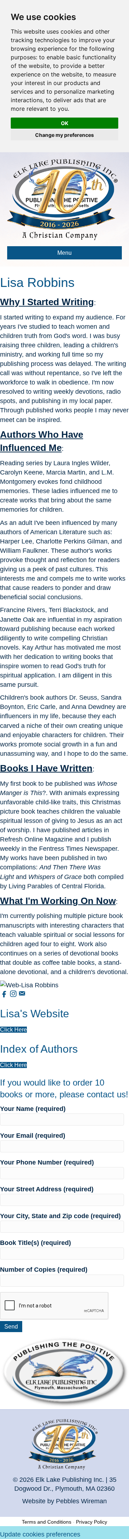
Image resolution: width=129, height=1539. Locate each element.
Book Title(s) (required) (35, 1242)
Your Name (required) (33, 1108)
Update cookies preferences (40, 1534)
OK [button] (64, 123)
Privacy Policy (91, 1522)
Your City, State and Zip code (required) (60, 1216)
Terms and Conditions (46, 1522)
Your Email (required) (32, 1135)
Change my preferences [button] (64, 135)
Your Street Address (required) (47, 1189)
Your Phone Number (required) (47, 1162)
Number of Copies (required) (43, 1269)
